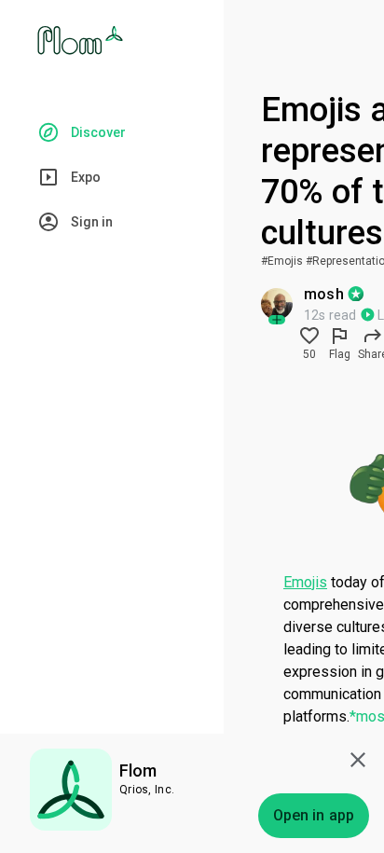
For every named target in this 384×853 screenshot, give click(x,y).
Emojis (305, 582)
